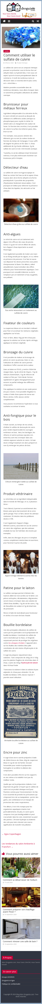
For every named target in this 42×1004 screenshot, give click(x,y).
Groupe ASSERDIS (8, 977)
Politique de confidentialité (11, 984)
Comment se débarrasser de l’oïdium (20, 880)
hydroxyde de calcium (30, 663)
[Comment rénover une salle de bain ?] (21, 920)
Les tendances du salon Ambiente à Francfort (18, 845)
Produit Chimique (22, 63)
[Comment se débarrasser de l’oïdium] (21, 859)
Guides (7, 51)
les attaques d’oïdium (17, 643)
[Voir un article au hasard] (37, 21)
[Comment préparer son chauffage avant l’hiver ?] (21, 888)
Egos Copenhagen (11, 834)
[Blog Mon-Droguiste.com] (4, 21)
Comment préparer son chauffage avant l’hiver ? (18, 910)
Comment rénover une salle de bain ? (20, 941)
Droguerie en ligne (8, 980)
